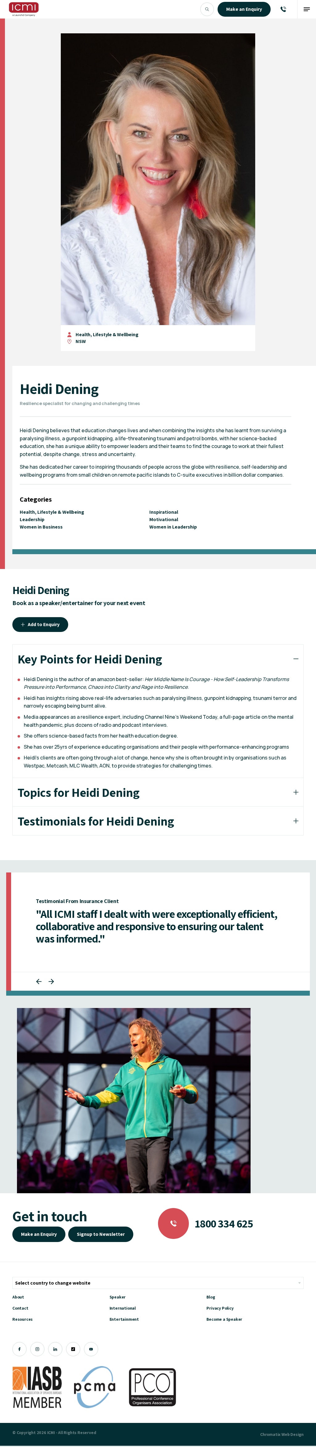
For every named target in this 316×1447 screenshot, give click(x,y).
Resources (22, 1319)
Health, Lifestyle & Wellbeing (107, 334)
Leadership (32, 519)
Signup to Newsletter (101, 1234)
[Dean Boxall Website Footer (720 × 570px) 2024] (133, 1100)
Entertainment (124, 1319)
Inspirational (163, 512)
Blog (210, 1297)
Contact (20, 1308)
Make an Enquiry (39, 1234)
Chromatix (270, 1434)
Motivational (163, 519)
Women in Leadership (173, 527)
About (18, 1297)
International (123, 1308)
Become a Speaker (224, 1319)
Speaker (118, 1297)
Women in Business (41, 527)
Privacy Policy (219, 1308)
